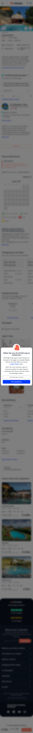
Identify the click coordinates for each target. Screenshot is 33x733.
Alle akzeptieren (16, 382)
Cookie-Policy (14, 364)
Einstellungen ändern (16, 377)
